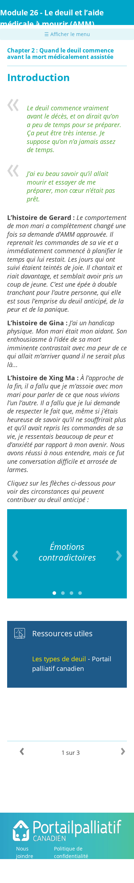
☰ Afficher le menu (67, 34)
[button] (54, 593)
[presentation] (15, 555)
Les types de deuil (59, 658)
